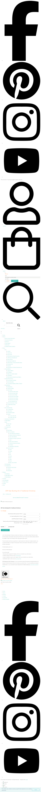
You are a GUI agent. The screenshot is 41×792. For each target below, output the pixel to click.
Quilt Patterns (9, 375)
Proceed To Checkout (24, 497)
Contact (4, 483)
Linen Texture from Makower (14, 433)
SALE (6, 422)
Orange (10, 451)
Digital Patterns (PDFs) (9, 475)
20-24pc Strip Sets (12, 415)
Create (26, 779)
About (4, 336)
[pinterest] (21, 99)
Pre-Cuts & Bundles (8, 407)
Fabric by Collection (11, 431)
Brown (10, 460)
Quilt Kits (8, 351)
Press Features (7, 343)
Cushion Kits (9, 352)
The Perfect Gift (8, 465)
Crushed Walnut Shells (11, 404)
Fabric (6, 428)
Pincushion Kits (10, 364)
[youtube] (21, 177)
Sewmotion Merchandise (11, 467)
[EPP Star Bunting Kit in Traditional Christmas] (14, 505)
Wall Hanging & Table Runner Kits (13, 356)
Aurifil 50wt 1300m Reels (13, 396)
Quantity (2, 526)
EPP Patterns (9, 372)
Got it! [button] (36, 789)
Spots (10, 439)
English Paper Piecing (9, 378)
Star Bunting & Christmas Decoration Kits (14, 367)
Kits (5, 349)
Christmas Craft (8, 427)
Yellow (10, 449)
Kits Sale (8, 425)
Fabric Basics (9, 430)
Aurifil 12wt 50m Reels (13, 394)
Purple (10, 456)
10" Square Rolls (10, 409)
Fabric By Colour (10, 448)
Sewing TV (7, 341)
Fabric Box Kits (9, 359)
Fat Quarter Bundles (10, 412)
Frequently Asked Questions (10, 346)
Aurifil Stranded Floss (13, 401)
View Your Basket (16, 497)
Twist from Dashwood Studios (14, 443)
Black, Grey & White (13, 462)
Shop (4, 348)
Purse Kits (9, 365)
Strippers (8, 414)
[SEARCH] (18, 325)
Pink (10, 454)
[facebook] (21, 60)
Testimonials (7, 344)
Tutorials (4, 478)
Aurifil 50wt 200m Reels (13, 398)
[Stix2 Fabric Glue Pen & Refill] (6, 580)
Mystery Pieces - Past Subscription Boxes (14, 362)
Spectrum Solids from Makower (15, 435)
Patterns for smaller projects (12, 373)
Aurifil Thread (9, 389)
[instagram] (21, 143)
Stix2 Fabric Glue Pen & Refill (6, 582)
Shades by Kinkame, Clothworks (15, 438)
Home (4, 335)
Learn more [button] (4, 790)
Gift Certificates (7, 464)
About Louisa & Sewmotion (10, 338)
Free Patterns (7, 473)
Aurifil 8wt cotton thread (13, 391)
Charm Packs (9, 410)
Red (10, 452)
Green (10, 459)
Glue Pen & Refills (10, 388)
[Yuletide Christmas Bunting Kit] (2, 505)
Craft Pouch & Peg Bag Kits (12, 357)
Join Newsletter (5, 480)
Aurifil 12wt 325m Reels (13, 393)
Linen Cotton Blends (13, 436)
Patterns (4, 472)
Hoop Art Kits (9, 354)
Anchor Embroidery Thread (12, 402)
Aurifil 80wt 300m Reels (13, 399)
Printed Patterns (8, 369)
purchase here (18, 555)
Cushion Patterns (10, 370)
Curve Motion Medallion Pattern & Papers (14, 383)
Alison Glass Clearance (13, 441)
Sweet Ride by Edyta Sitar (14, 446)
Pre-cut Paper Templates (11, 380)
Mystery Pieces (5, 481)
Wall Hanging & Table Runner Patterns (14, 377)
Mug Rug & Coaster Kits (11, 360)
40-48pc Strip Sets (12, 417)
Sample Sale (9, 470)
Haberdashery (7, 385)
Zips (8, 406)
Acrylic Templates (10, 381)
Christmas (11, 444)
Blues (10, 457)
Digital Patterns (7, 420)
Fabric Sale (9, 423)
